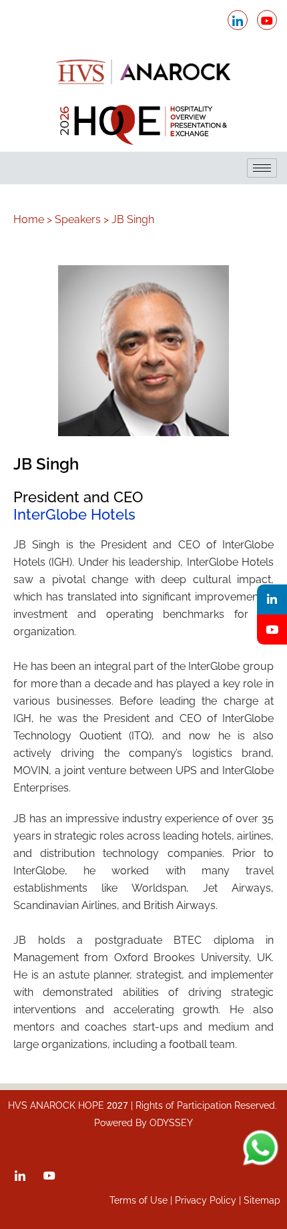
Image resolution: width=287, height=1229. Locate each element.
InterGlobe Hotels (74, 514)
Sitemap (262, 1200)
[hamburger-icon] (262, 168)
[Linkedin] (272, 599)
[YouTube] (272, 629)
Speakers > (82, 219)
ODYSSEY (171, 1122)
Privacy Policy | (209, 1200)
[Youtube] (267, 20)
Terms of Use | (142, 1200)
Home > (32, 219)
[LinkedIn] (238, 20)
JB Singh (132, 219)
